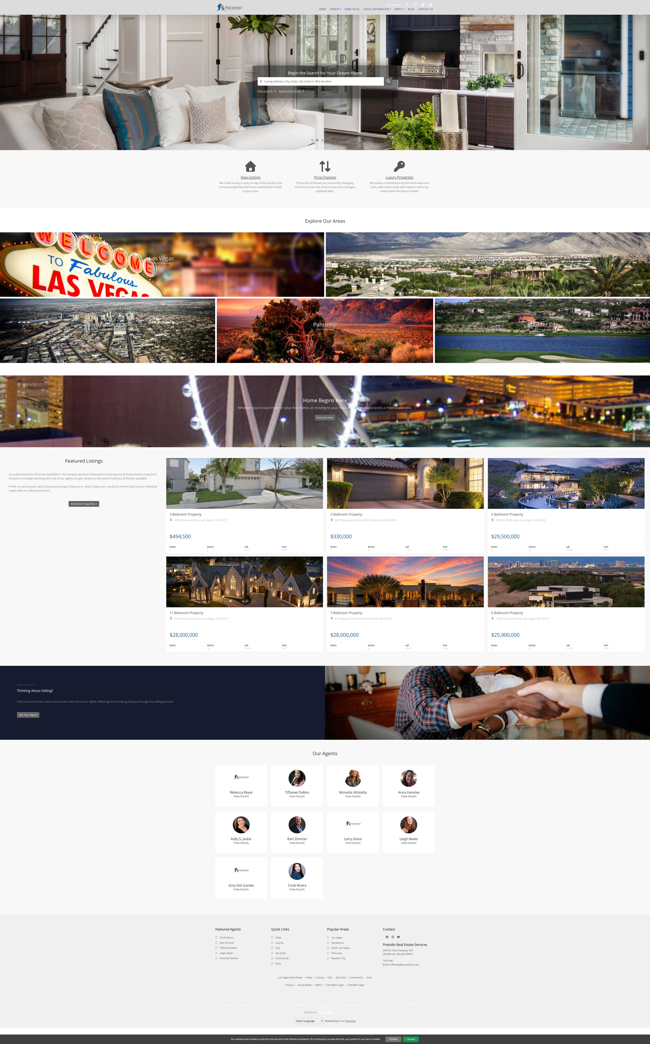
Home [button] (323, 9)
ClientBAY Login (335, 984)
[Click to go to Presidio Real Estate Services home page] (229, 7)
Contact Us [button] (425, 9)
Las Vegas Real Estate (290, 977)
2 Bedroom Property (346, 514)
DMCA (318, 984)
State (278, 937)
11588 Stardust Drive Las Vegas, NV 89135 (522, 618)
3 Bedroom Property (185, 514)
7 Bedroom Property (346, 612)
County (280, 942)
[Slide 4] (328, 140)
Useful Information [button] (376, 9)
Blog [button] (411, 9)
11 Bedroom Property (186, 612)
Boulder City (338, 958)
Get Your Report (28, 714)
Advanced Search (290, 91)
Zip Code (281, 953)
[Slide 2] (317, 140)
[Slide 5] (333, 140)
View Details (241, 796)
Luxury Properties (399, 177)
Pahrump (336, 953)
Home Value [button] (352, 9)
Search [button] (335, 9)
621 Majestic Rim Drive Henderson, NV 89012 (363, 618)
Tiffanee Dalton (228, 947)
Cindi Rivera (226, 937)
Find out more (325, 417)
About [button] (399, 9)
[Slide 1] (312, 140)
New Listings (251, 177)
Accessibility (304, 984)
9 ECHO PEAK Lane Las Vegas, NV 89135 (520, 520)
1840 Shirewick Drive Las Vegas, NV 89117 (200, 520)
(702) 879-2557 (394, 4)
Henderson (337, 942)
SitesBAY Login (356, 984)
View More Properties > (84, 503)
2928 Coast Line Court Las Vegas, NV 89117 (201, 618)
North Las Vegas (340, 947)
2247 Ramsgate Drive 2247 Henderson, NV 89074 (366, 520)
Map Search (265, 91)
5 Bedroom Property (507, 514)
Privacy (290, 984)
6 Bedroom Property (507, 612)
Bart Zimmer (227, 942)
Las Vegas (336, 937)
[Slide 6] (338, 140)
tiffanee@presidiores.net (405, 964)
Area (278, 963)
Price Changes (325, 177)
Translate (350, 1021)
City (278, 947)
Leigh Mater (226, 953)
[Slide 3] (322, 140)
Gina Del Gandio (229, 958)
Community (282, 958)
